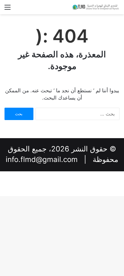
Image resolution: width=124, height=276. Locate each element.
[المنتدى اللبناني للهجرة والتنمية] (95, 7)
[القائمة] (8, 9)
